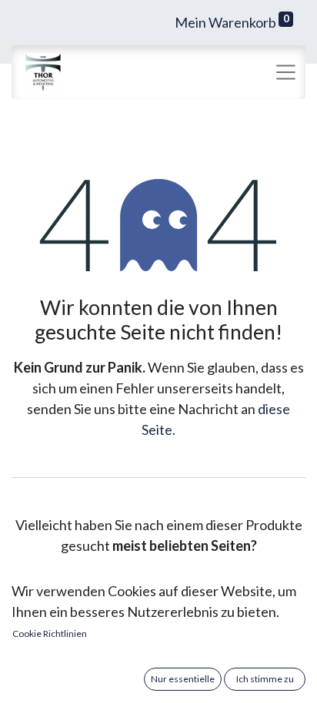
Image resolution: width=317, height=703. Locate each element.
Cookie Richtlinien (49, 633)
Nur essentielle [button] (183, 679)
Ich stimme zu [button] (265, 679)
